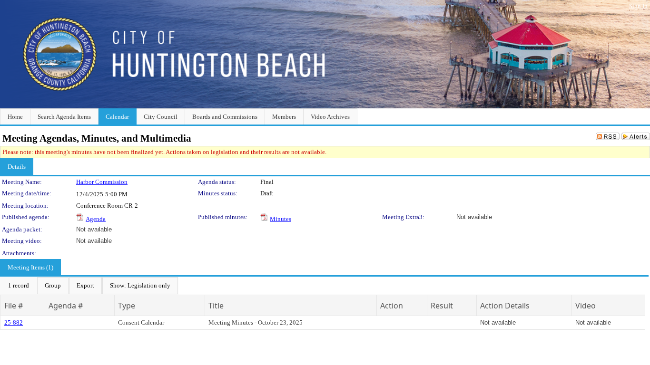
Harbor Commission (102, 181)
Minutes (280, 218)
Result (442, 305)
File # (13, 305)
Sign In (638, 6)
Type (126, 305)
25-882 (13, 322)
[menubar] (89, 286)
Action (391, 305)
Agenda (96, 218)
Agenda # (66, 305)
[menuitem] (18, 285)
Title (216, 305)
